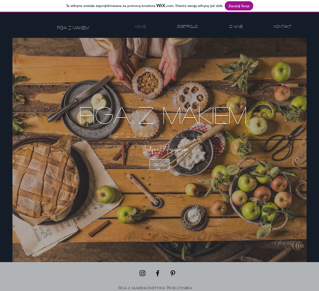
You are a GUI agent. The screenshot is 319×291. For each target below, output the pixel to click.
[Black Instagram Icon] (142, 273)
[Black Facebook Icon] (157, 273)
